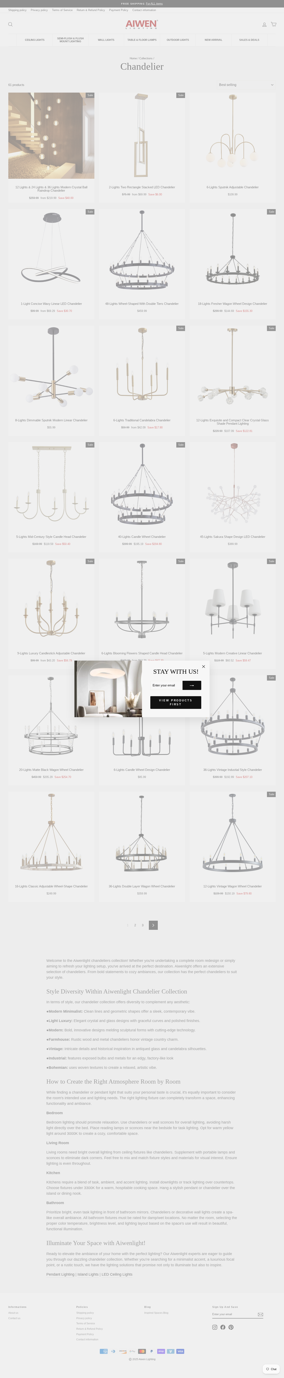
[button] (192, 685)
